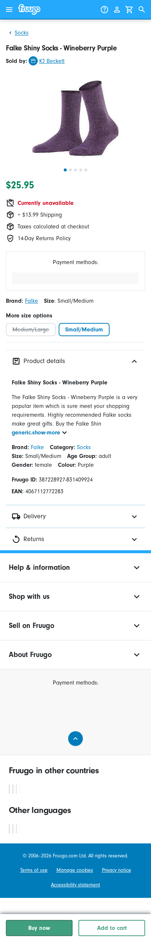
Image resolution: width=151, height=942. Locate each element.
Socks (22, 32)
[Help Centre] (104, 9)
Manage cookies (74, 870)
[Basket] (129, 9)
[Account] (117, 9)
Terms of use (34, 870)
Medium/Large (30, 329)
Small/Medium (84, 329)
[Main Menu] (9, 9)
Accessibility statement (75, 885)
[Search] (142, 9)
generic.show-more (36, 432)
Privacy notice (116, 870)
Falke (31, 301)
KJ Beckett (52, 61)
